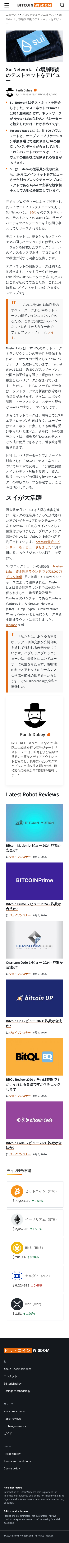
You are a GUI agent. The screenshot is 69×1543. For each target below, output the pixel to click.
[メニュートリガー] (6, 5)
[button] (62, 5)
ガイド (8, 1433)
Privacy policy (12, 1453)
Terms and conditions (17, 1461)
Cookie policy (12, 1468)
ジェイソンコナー (20, 857)
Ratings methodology (17, 1390)
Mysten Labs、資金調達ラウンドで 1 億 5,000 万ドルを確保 (34, 571)
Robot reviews (12, 1418)
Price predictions (14, 1411)
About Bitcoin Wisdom (17, 1369)
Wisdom (27, 1350)
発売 (33, 212)
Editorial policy (12, 1383)
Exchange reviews (15, 1426)
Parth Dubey (32, 734)
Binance (11, 625)
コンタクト (10, 1376)
